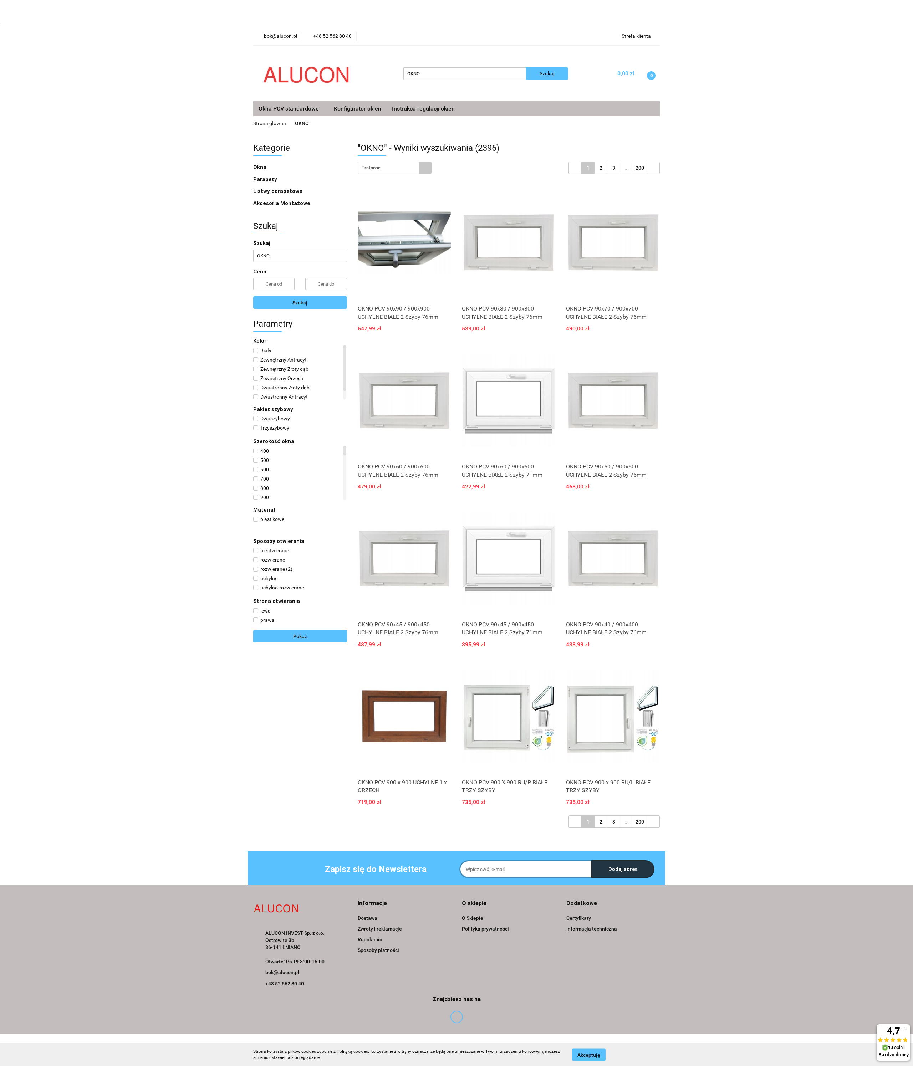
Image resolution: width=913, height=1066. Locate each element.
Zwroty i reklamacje (380, 929)
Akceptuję (588, 1054)
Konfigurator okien (357, 108)
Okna (260, 167)
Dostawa (367, 918)
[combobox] (395, 168)
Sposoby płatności (378, 950)
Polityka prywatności (485, 929)
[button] (372, 903)
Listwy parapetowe (277, 191)
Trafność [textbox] (371, 167)
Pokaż (300, 636)
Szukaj (299, 303)
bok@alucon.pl (282, 972)
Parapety (266, 179)
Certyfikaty (578, 918)
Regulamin (370, 939)
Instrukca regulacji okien (423, 108)
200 (640, 168)
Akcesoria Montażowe (282, 203)
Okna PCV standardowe (289, 108)
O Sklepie (472, 918)
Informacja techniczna (591, 929)
